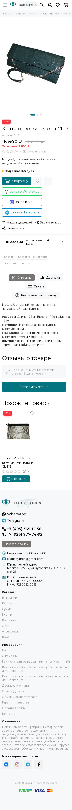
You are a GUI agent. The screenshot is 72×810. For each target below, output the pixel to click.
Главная (7, 13)
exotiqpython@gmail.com (25, 559)
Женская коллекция (17, 263)
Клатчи (34, 13)
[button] (32, 115)
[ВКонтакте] (6, 764)
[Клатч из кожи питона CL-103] (18, 432)
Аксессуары (10, 631)
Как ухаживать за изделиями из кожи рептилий (36, 661)
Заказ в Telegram (25, 212)
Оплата (39, 286)
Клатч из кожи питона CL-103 (17, 464)
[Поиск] (42, 5)
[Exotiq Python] (24, 5)
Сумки (6, 609)
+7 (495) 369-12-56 (24, 529)
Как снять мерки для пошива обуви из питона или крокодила (35, 678)
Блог (5, 650)
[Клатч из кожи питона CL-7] (36, 64)
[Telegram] (28, 764)
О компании (10, 656)
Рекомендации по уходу (39, 295)
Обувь (6, 626)
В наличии (9, 598)
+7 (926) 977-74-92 (24, 534)
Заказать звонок (16, 544)
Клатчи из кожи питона (32, 256)
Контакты (9, 714)
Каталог (21, 13)
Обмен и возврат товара (19, 697)
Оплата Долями (13, 691)
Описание (24, 277)
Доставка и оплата (15, 685)
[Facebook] (38, 764)
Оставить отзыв (34, 387)
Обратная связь (13, 708)
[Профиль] (50, 5)
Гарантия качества (15, 702)
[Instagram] (17, 764)
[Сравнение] (48, 181)
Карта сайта (49, 782)
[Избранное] (37, 181)
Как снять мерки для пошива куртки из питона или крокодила (35, 669)
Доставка (53, 277)
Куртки (7, 603)
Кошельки (9, 620)
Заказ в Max (24, 202)
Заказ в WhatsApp (25, 191)
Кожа (6, 637)
